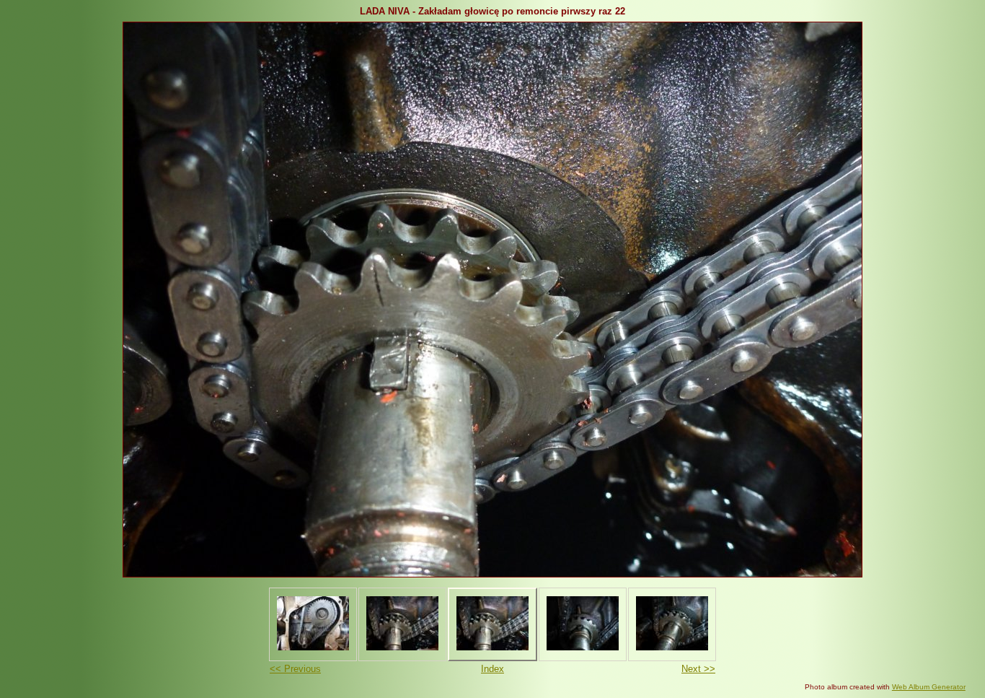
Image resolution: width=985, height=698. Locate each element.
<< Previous (295, 668)
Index (492, 668)
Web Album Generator (929, 687)
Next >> (698, 668)
